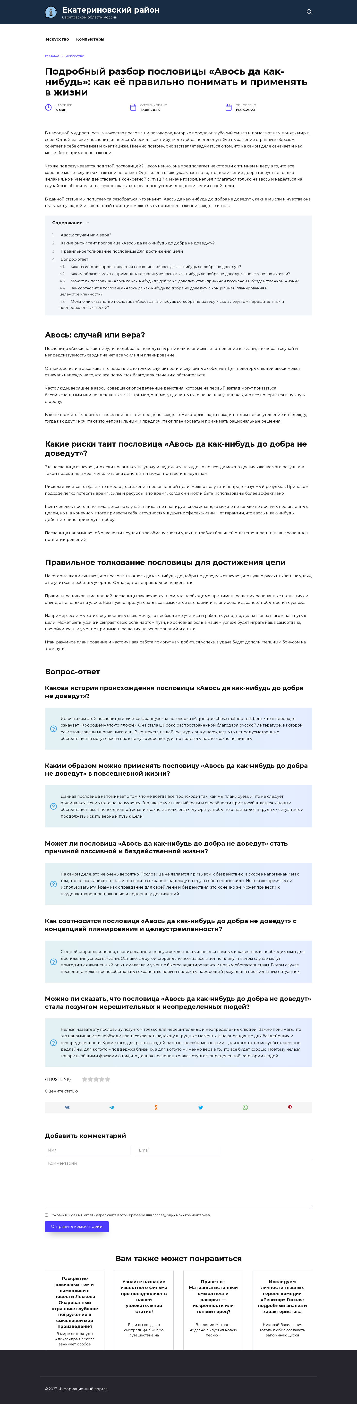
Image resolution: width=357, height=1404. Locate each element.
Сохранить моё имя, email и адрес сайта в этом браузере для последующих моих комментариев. (131, 1215)
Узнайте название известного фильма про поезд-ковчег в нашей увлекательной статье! (144, 1296)
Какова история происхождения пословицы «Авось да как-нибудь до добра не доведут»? (156, 267)
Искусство (57, 39)
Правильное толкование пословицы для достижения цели (122, 251)
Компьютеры (90, 39)
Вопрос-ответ (74, 259)
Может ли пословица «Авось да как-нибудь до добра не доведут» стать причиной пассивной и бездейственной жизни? (185, 281)
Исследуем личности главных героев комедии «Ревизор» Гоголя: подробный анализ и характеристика (282, 1296)
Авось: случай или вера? (86, 235)
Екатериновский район (111, 10)
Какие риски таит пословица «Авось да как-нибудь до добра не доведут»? (138, 243)
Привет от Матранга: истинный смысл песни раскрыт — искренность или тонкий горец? (213, 1296)
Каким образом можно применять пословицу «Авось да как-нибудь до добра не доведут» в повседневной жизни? (180, 274)
